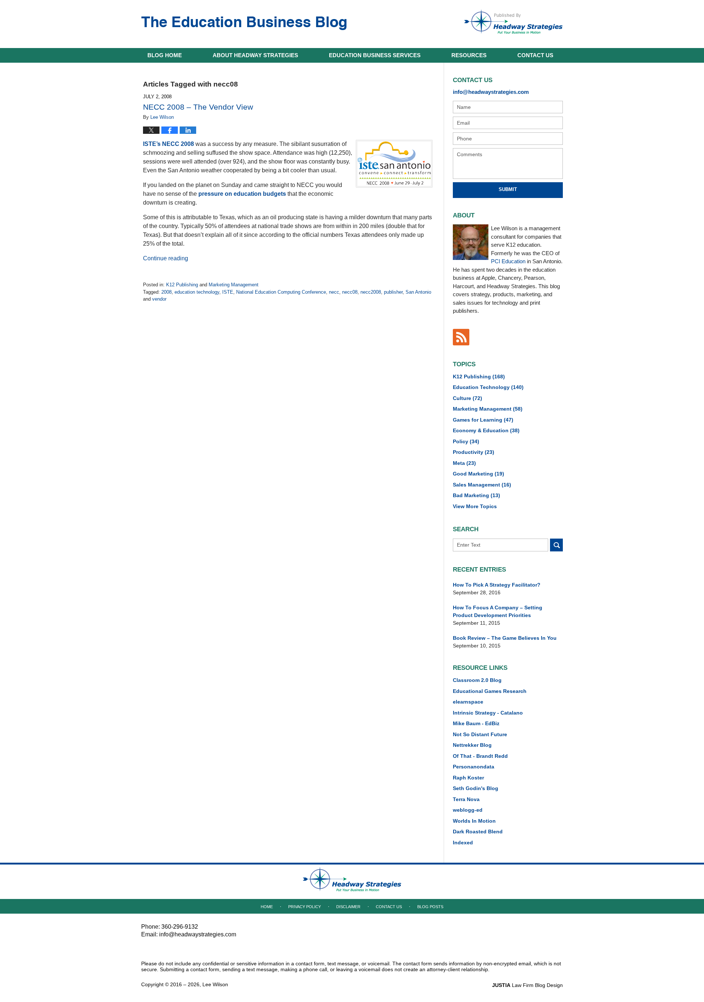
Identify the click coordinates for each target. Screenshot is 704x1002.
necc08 (350, 292)
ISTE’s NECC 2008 (168, 144)
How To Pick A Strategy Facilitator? (496, 585)
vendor (159, 299)
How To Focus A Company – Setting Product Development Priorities (497, 611)
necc (334, 292)
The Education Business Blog (243, 23)
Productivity (473, 452)
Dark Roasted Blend (478, 831)
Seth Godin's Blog (475, 788)
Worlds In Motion (474, 821)
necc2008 (370, 292)
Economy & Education (486, 430)
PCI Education (508, 261)
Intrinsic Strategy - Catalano (488, 713)
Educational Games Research (490, 691)
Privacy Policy (304, 906)
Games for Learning (483, 420)
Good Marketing (478, 474)
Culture (467, 398)
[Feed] (461, 337)
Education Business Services (375, 55)
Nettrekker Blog (472, 745)
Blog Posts (430, 906)
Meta (464, 463)
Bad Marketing (476, 495)
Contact (535, 55)
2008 (166, 292)
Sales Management (482, 485)
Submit (508, 189)
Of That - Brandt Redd (480, 756)
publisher (393, 292)
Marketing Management (233, 284)
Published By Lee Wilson (513, 21)
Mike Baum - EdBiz (476, 723)
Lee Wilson (215, 984)
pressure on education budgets (242, 194)
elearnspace (468, 702)
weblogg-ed (468, 810)
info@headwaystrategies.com (491, 92)
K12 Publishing (182, 284)
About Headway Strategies (255, 55)
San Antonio (418, 292)
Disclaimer (348, 906)
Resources (469, 55)
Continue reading (165, 258)
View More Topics (475, 506)
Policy (466, 441)
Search (556, 545)
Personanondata (473, 767)
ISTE (227, 292)
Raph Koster (468, 778)
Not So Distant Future (480, 734)
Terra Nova (466, 799)
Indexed (463, 842)
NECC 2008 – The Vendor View (198, 107)
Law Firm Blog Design (527, 985)
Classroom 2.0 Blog (477, 680)
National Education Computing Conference (281, 292)
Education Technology (488, 387)
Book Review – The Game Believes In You (505, 638)
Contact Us (389, 906)
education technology (197, 292)
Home (164, 55)
